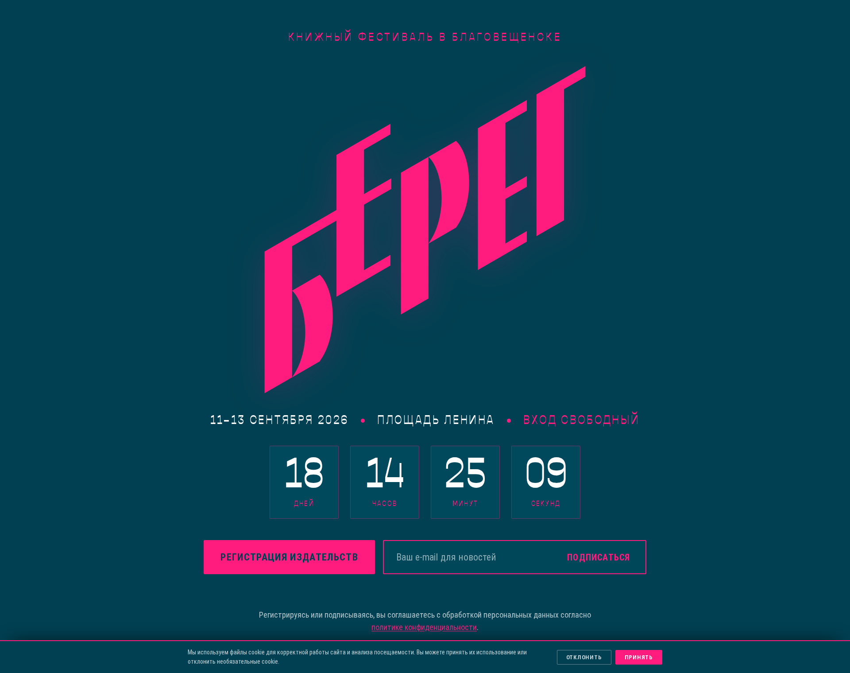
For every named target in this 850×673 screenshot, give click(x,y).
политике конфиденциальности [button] (424, 627)
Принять (639, 657)
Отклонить (584, 657)
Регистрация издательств (289, 557)
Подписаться (598, 557)
